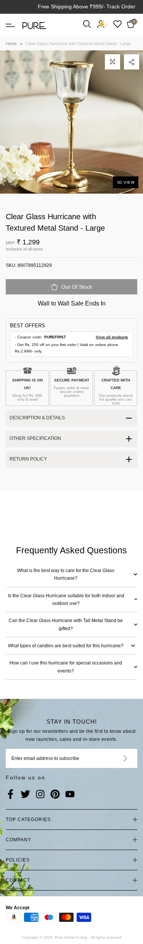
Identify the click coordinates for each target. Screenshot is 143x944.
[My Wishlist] (117, 23)
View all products (112, 337)
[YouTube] (70, 794)
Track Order (120, 6)
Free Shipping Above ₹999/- (71, 6)
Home (11, 43)
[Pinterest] (55, 794)
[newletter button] (116, 758)
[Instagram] (40, 794)
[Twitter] (25, 794)
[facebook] (10, 794)
